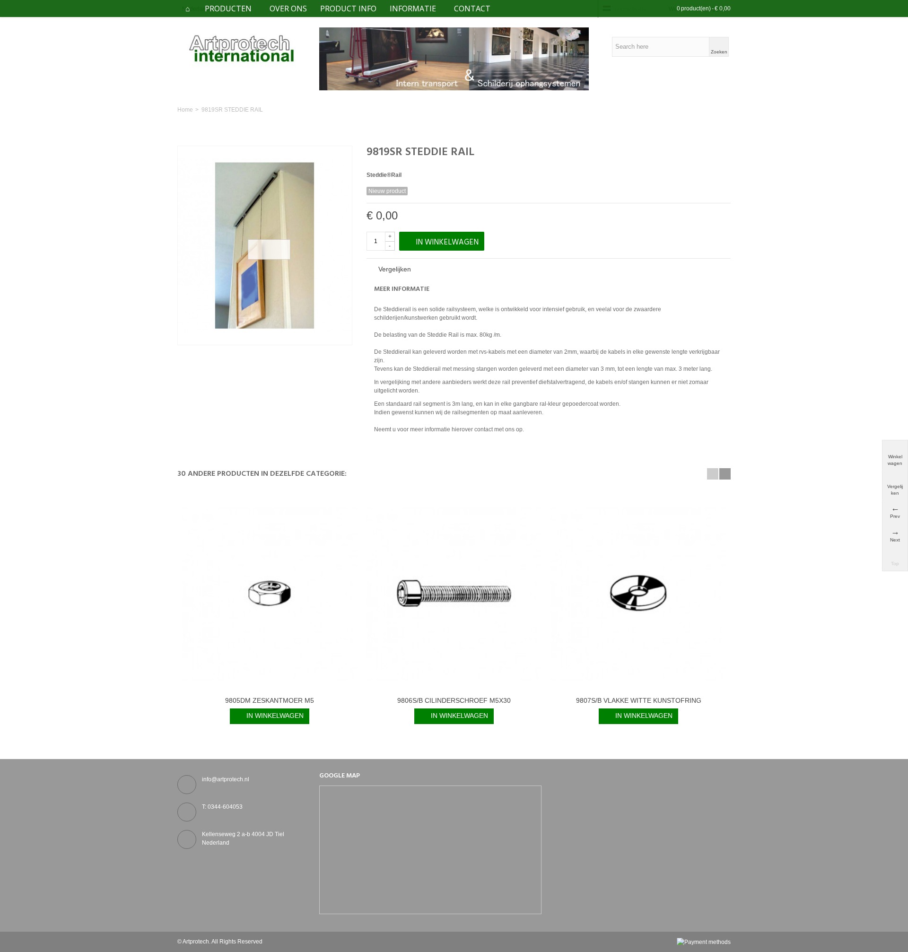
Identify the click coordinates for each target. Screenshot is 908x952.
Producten (228, 8)
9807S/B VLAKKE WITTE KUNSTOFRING (638, 700)
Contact (472, 8)
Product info (348, 8)
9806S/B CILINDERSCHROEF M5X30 (454, 700)
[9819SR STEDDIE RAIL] (265, 245)
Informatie (413, 8)
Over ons (288, 8)
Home (185, 109)
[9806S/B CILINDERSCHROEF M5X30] (454, 593)
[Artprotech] (241, 48)
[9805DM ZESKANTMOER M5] (269, 593)
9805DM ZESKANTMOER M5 (269, 700)
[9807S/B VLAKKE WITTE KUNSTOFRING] (638, 593)
